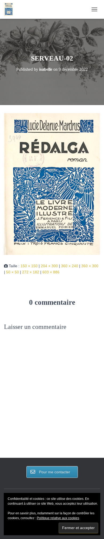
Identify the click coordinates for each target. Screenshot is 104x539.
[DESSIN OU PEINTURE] (10, 9)
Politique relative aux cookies (58, 518)
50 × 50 (12, 272)
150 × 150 (29, 266)
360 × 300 (89, 266)
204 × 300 (49, 266)
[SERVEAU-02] (52, 183)
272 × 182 (30, 272)
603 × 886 (50, 272)
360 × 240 (69, 266)
